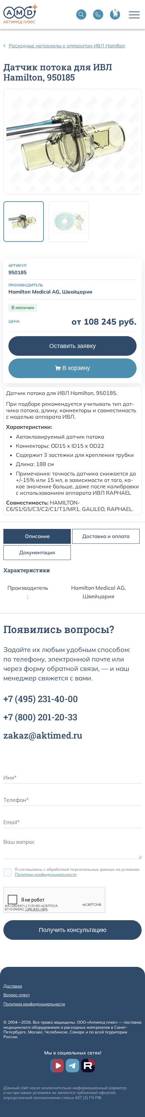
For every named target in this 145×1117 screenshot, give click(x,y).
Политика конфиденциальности (34, 1003)
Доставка (12, 985)
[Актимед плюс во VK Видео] (57, 1065)
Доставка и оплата (105, 536)
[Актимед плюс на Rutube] (88, 1065)
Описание (37, 536)
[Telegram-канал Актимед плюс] (72, 1065)
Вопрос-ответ (16, 994)
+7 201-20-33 (40, 717)
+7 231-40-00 (40, 698)
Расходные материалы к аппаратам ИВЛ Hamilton (67, 46)
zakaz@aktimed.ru (42, 735)
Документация (37, 552)
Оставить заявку (72, 346)
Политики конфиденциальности (46, 874)
